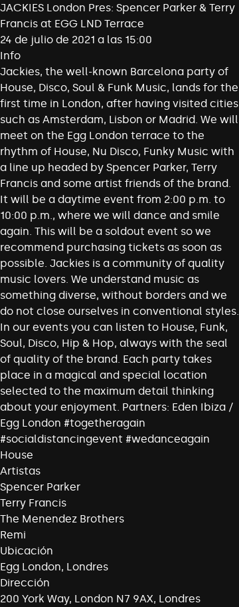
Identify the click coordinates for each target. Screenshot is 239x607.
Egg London (30, 566)
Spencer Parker (40, 487)
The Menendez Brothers (62, 518)
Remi (13, 534)
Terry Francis (33, 503)
